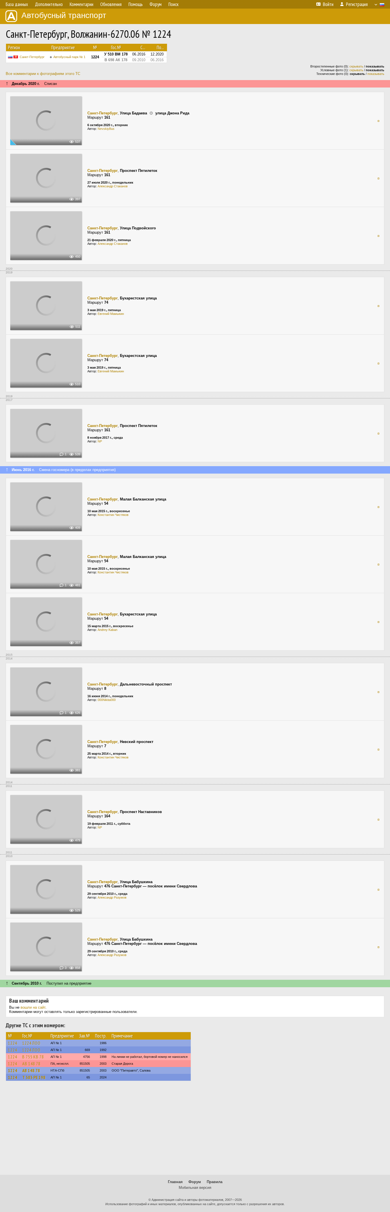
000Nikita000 (107, 700)
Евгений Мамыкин (111, 313)
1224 (12, 1043)
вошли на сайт (33, 1007)
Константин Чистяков (113, 514)
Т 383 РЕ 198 (33, 1077)
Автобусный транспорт (63, 15)
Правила (214, 1182)
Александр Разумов (112, 897)
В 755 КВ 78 (33, 1057)
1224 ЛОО (31, 1043)
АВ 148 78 (31, 1063)
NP (100, 441)
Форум (194, 1182)
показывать (375, 73)
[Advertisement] (195, 1130)
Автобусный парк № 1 (69, 57)
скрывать (356, 66)
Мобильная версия (195, 1187)
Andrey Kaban (107, 629)
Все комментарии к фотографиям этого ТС (43, 73)
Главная (175, 1182)
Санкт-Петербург (32, 57)
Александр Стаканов (113, 186)
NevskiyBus (106, 128)
